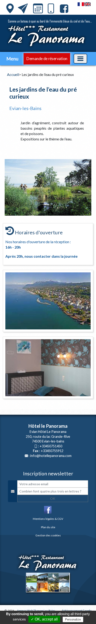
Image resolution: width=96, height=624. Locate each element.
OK (52, 498)
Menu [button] (12, 58)
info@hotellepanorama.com (51, 456)
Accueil (13, 74)
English (87, 4)
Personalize (73, 619)
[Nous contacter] (23, 8)
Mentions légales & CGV (48, 519)
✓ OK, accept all (44, 619)
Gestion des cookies (48, 535)
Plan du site (48, 527)
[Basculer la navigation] (80, 59)
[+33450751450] (51, 9)
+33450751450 (51, 446)
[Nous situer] (10, 8)
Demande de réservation (46, 58)
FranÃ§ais (80, 4)
